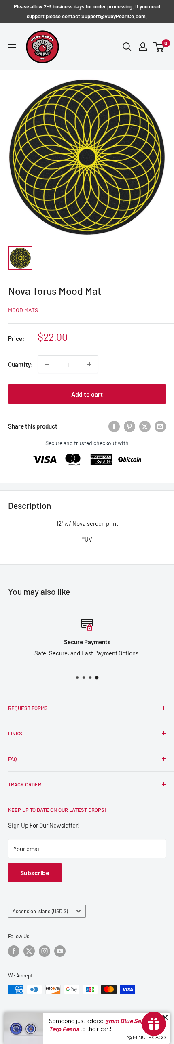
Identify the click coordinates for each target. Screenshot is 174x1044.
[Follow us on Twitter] (29, 951)
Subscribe (34, 872)
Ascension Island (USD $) (40, 911)
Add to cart (87, 394)
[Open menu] (12, 47)
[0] (159, 47)
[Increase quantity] (89, 364)
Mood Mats (23, 310)
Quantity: (20, 364)
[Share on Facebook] (114, 426)
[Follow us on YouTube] (60, 951)
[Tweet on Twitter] (145, 426)
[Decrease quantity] (46, 364)
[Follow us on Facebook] (13, 951)
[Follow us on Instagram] (44, 951)
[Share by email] (160, 426)
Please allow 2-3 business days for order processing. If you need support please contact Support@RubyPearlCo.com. (87, 11)
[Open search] (127, 46)
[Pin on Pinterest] (129, 426)
